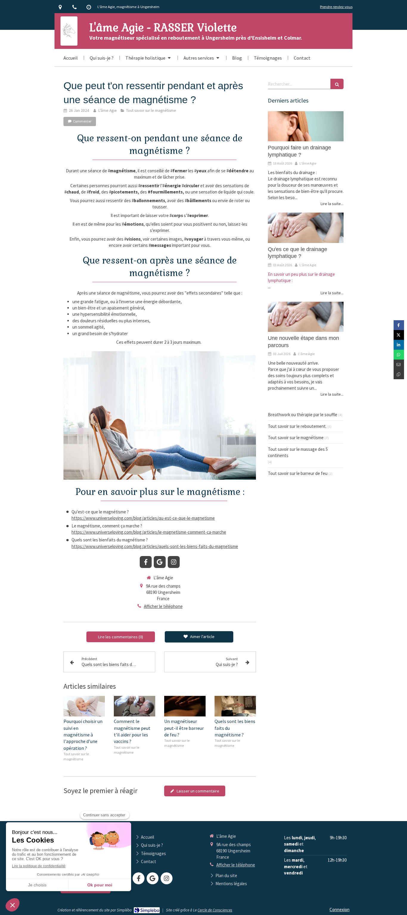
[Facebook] (146, 562)
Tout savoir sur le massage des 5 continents (298, 452)
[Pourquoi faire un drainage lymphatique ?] (306, 126)
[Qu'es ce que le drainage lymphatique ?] (306, 228)
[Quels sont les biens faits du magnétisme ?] (235, 706)
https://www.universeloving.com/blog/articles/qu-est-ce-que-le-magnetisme (143, 518)
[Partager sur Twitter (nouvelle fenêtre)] (399, 335)
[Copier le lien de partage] (399, 374)
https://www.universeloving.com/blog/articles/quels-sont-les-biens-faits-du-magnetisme (155, 546)
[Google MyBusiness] (160, 562)
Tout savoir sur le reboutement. (297, 426)
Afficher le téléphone (163, 606)
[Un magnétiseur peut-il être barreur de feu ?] (185, 706)
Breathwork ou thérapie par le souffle (302, 414)
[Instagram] (174, 562)
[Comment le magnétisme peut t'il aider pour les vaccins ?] (134, 706)
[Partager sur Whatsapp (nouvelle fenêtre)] (399, 355)
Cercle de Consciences (215, 910)
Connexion (339, 909)
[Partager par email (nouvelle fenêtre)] (399, 364)
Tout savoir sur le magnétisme (296, 437)
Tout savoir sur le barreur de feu (297, 473)
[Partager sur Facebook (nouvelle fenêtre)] (399, 325)
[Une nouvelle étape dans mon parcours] (306, 317)
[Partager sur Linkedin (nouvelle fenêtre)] (399, 345)
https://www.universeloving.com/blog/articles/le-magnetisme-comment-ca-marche (149, 532)
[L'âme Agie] (69, 41)
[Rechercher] (337, 84)
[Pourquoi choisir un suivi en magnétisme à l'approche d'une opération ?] (84, 706)
